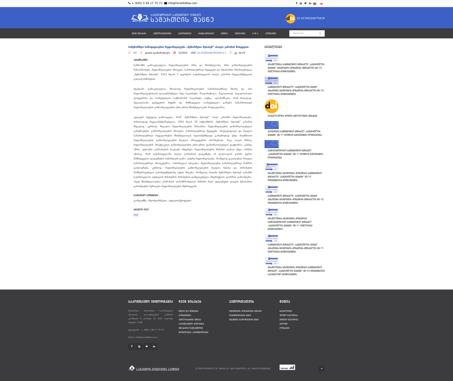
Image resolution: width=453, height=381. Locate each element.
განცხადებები (206, 34)
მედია (224, 34)
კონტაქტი (270, 34)
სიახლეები (286, 311)
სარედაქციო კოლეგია (191, 324)
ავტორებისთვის (162, 34)
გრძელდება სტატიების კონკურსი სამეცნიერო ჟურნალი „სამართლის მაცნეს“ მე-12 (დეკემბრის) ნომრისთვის (295, 177)
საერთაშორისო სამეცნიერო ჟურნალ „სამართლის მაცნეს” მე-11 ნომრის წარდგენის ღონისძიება (295, 154)
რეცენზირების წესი (240, 315)
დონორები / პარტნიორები (193, 332)
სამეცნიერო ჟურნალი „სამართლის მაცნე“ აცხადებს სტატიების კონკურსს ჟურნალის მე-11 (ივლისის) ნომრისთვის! (296, 248)
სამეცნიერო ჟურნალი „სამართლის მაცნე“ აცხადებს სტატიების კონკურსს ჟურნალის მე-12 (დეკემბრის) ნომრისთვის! (296, 199)
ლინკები (284, 328)
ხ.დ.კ (255, 34)
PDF (136, 215)
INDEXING (240, 34)
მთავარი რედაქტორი (191, 328)
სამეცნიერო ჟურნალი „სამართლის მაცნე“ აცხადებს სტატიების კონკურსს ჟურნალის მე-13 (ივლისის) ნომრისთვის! (296, 90)
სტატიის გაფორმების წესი (244, 320)
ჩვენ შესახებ (139, 34)
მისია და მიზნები (188, 311)
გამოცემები (184, 34)
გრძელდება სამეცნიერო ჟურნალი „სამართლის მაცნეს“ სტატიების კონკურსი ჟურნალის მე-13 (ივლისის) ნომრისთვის (296, 68)
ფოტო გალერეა (289, 315)
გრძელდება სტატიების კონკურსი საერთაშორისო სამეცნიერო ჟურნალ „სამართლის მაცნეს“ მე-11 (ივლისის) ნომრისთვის (290, 223)
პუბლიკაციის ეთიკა (190, 320)
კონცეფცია (185, 315)
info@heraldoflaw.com (182, 3)
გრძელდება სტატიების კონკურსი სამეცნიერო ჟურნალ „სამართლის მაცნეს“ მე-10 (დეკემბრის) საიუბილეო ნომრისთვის (296, 271)
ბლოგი (284, 324)
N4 (134, 53)
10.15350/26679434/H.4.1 (211, 53)
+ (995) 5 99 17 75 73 (146, 3)
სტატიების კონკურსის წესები (245, 311)
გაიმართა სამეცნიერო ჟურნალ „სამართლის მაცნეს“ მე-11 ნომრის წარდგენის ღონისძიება (295, 133)
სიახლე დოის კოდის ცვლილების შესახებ (292, 116)
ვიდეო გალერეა (289, 320)
